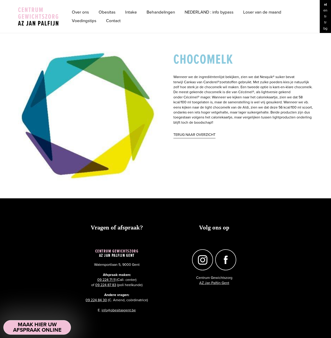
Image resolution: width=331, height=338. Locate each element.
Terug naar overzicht (194, 134)
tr (325, 22)
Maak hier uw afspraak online (37, 327)
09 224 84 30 (96, 300)
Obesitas (107, 12)
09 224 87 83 (105, 285)
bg (325, 28)
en (325, 10)
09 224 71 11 (106, 280)
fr (325, 16)
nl (325, 4)
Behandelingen (161, 12)
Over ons (80, 12)
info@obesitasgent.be (119, 310)
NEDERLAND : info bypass (209, 12)
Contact (113, 20)
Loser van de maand (262, 12)
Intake (131, 12)
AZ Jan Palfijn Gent (214, 283)
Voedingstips (84, 20)
